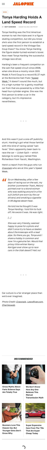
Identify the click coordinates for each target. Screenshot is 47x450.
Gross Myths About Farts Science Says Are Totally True (11, 389)
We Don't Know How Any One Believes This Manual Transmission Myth (35, 392)
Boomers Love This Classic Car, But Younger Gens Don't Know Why (11, 429)
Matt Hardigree (10, 27)
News (5, 12)
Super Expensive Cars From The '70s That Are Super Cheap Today (35, 429)
